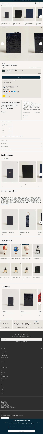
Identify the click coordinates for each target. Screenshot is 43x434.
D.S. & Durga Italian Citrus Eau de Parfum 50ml (26, 277)
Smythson (3, 22)
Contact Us (3, 372)
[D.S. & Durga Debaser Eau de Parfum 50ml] (16, 276)
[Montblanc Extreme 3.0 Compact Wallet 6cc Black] (38, 276)
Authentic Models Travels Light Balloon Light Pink (26, 258)
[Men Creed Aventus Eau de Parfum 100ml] (38, 250)
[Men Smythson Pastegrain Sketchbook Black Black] (18, 14)
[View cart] (39, 3)
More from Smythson (9, 191)
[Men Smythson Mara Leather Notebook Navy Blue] (28, 299)
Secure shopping (3, 351)
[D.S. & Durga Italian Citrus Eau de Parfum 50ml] (27, 276)
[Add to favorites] (17, 162)
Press (2, 359)
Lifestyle (2, 27)
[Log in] (35, 3)
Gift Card (2, 380)
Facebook (2, 389)
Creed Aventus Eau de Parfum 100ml (36, 258)
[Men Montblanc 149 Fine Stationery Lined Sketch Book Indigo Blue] (29, 14)
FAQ (1, 374)
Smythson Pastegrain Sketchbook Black (26, 184)
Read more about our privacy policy (21, 342)
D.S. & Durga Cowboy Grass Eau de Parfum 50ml (5, 277)
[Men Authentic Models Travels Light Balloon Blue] (16, 250)
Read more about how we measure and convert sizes (12, 136)
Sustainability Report (4, 362)
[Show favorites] (37, 3)
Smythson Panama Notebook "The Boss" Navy (9, 184)
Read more (39, 73)
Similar (7, 155)
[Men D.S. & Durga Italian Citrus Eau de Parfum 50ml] (27, 269)
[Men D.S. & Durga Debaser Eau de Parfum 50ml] (16, 269)
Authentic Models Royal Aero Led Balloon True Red (5, 258)
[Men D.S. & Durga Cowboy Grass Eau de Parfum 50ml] (5, 269)
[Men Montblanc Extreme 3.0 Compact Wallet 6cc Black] (38, 269)
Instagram (2, 387)
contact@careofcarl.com (7, 406)
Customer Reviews (4, 378)
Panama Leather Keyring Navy (25, 232)
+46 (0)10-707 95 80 (5, 405)
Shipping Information (4, 370)
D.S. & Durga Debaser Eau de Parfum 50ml (16, 277)
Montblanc (26, 22)
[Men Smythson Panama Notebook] (6, 14)
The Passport (3, 353)
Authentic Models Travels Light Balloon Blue (15, 258)
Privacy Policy (3, 361)
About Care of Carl (4, 355)
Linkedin (2, 393)
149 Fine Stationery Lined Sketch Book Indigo (29, 23)
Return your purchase (4, 376)
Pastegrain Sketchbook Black (16, 23)
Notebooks (7, 27)
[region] (21, 324)
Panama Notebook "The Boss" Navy (5, 23)
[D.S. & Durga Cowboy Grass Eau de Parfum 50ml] (5, 276)
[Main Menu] (41, 3)
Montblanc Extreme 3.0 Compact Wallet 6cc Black (37, 277)
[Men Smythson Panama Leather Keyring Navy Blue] (27, 219)
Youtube (2, 391)
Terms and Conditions (4, 357)
